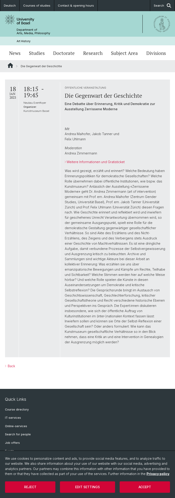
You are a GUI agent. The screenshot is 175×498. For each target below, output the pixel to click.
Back (11, 366)
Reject (30, 487)
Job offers (12, 442)
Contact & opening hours (76, 5)
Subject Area (124, 53)
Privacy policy (158, 474)
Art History (24, 41)
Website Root (10, 65)
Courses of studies (36, 5)
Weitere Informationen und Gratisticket (96, 162)
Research (93, 53)
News (15, 53)
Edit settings (87, 487)
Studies (37, 53)
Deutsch (10, 5)
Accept (145, 487)
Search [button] (159, 5)
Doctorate (64, 53)
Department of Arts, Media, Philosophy (33, 31)
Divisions (156, 53)
